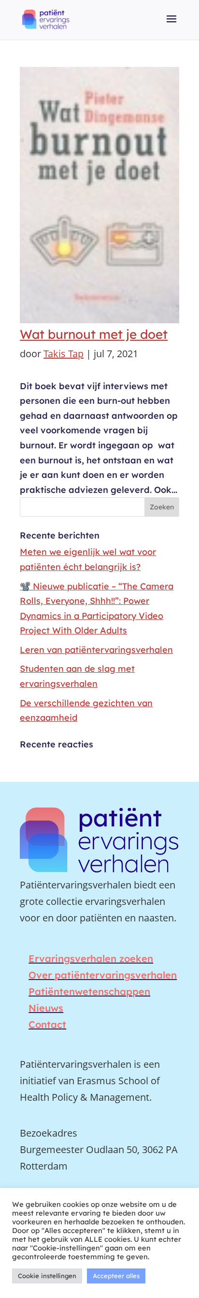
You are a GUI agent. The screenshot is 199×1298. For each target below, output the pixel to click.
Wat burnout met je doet (94, 334)
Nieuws (45, 1008)
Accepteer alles (116, 1276)
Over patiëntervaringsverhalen (102, 975)
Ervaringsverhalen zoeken (90, 958)
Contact (47, 1024)
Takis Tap (63, 353)
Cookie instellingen (47, 1276)
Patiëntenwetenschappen (89, 991)
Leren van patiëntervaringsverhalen (96, 649)
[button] (171, 26)
